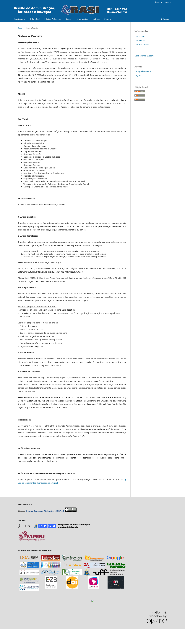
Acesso (168, 2)
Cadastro (158, 2)
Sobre (69, 19)
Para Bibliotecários (141, 44)
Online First (35, 19)
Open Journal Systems (144, 55)
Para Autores (139, 40)
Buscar (165, 19)
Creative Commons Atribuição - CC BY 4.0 (44, 511)
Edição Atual (19, 19)
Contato (107, 19)
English (137, 75)
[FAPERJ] (31, 541)
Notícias (96, 19)
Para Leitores (139, 36)
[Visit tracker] (92, 601)
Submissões (82, 19)
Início (20, 28)
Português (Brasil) (142, 71)
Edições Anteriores (52, 19)
